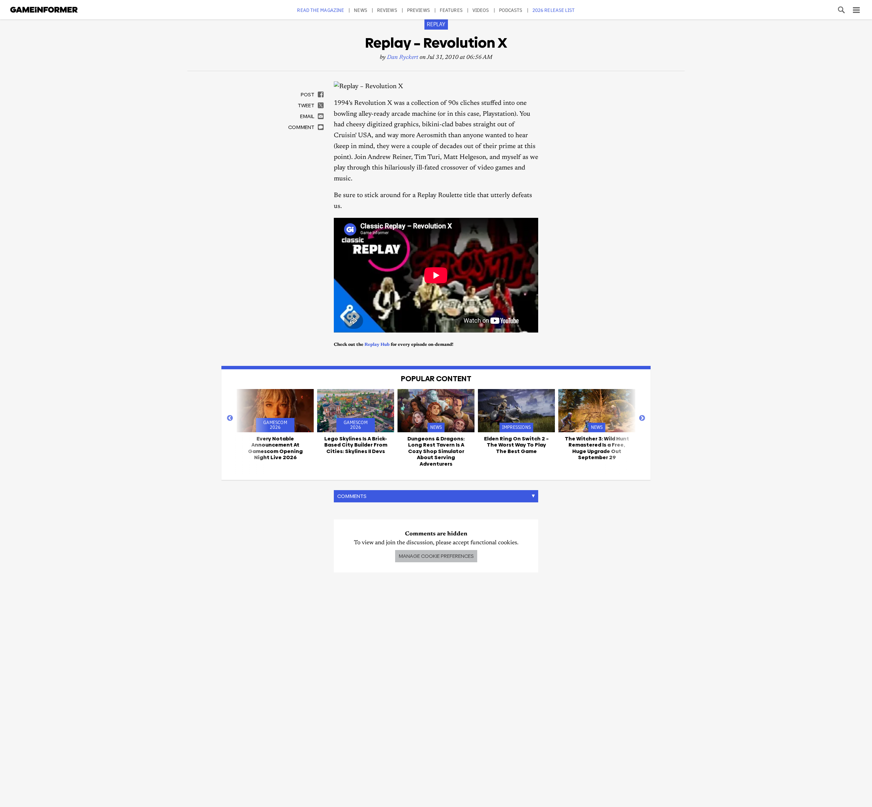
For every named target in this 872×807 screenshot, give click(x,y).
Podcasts (511, 10)
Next (642, 418)
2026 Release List (553, 10)
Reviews (387, 10)
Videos (480, 10)
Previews (418, 10)
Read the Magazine (320, 10)
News (360, 10)
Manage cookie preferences (436, 556)
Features (451, 10)
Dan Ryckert (402, 58)
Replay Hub (377, 344)
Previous (230, 418)
